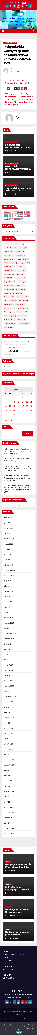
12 (31, 402)
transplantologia (24, 323)
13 (6, 406)
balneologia (12, 344)
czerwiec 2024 (9, 654)
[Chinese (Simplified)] (5, 212)
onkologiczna (22, 297)
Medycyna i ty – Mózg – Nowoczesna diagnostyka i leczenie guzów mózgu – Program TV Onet (17, 468)
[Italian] (12, 215)
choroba (8, 255)
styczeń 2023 (8, 744)
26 (31, 410)
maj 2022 (7, 786)
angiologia (6, 354)
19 (31, 406)
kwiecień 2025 (9, 602)
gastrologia (9, 266)
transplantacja (10, 323)
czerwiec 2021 (9, 828)
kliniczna (20, 274)
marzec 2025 (8, 607)
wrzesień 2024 (9, 639)
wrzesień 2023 (9, 702)
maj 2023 (7, 723)
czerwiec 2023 (9, 718)
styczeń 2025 (8, 618)
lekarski (22, 282)
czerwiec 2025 (9, 591)
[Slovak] (15, 218)
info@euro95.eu (8, 978)
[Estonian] (22, 212)
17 (23, 406)
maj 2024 (7, 660)
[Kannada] (18, 215)
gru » (10, 420)
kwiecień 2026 (9, 539)
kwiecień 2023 (9, 728)
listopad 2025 (8, 565)
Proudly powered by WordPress (12, 1011)
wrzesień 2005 (9, 833)
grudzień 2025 (9, 560)
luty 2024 (7, 675)
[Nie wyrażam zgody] (35, 1029)
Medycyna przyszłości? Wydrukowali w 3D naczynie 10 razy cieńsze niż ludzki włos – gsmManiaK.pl (18, 451)
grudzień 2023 (9, 686)
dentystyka (25, 344)
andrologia (12, 341)
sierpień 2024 (8, 644)
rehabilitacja (22, 312)
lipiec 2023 (7, 712)
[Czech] (8, 212)
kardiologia (9, 274)
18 (27, 406)
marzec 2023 (8, 733)
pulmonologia (23, 308)
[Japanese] (15, 215)
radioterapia (9, 312)
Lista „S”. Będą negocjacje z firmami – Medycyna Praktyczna (18, 889)
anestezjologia (10, 248)
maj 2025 (7, 596)
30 (18, 414)
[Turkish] (18, 218)
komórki (8, 278)
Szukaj (6, 427)
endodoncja (6, 344)
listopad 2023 (8, 691)
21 (10, 410)
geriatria (21, 266)
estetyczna (24, 263)
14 (10, 406)
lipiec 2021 (7, 823)
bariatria (5, 351)
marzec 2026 (8, 544)
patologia (23, 300)
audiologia (22, 341)
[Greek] (5, 215)
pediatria (9, 304)
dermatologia (10, 259)
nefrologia (9, 289)
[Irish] (8, 215)
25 (27, 410)
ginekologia (9, 270)
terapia (22, 319)
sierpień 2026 (8, 517)
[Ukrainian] (22, 218)
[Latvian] (22, 215)
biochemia (24, 347)
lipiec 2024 (7, 649)
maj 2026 (7, 533)
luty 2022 (7, 802)
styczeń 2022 (8, 807)
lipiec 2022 (7, 775)
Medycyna (8, 861)
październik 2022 (10, 760)
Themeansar (18, 1014)
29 (14, 414)
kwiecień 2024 (9, 665)
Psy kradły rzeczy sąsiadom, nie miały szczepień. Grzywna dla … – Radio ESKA (26, 98)
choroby (20, 255)
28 (10, 414)
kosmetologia (20, 278)
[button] (30, 31)
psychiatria (9, 308)
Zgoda (19, 1032)
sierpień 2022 (8, 770)
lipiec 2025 (7, 586)
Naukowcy (8, 1019)
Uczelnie (14, 1019)
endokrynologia (10, 263)
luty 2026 (7, 549)
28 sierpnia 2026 (13, 870)
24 (23, 410)
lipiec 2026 (7, 523)
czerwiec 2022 (9, 781)
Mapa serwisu (8, 969)
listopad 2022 (8, 754)
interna (22, 270)
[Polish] (5, 218)
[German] (28, 212)
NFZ (7, 293)
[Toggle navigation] (17, 31)
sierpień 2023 (8, 707)
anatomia (20, 244)
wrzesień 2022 (9, 765)
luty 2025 (7, 612)
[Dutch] (15, 212)
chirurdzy (8, 251)
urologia (8, 327)
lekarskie (9, 285)
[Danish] (12, 212)
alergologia (8, 244)
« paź (5, 420)
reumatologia (10, 316)
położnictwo (20, 304)
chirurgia (19, 251)
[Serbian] (12, 218)
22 (14, 410)
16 (18, 406)
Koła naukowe (28, 1019)
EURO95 (18, 14)
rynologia (22, 316)
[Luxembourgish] (25, 215)
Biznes (21, 1019)
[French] (25, 212)
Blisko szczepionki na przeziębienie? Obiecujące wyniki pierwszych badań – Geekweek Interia (17, 478)
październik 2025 (10, 570)
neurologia (21, 289)
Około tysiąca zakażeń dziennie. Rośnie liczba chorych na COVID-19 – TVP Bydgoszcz (11, 99)
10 (23, 402)
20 (6, 410)
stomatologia (9, 319)
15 (14, 406)
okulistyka (17, 293)
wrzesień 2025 (9, 575)
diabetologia (23, 259)
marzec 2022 (8, 797)
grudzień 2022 (9, 749)
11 (27, 402)
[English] (18, 212)
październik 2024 (10, 633)
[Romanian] (8, 218)
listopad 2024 (8, 628)
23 (18, 410)
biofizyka (29, 347)
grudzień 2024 (9, 623)
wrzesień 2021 (9, 818)
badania (23, 248)
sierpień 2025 (8, 581)
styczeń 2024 (8, 681)
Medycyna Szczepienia (10, 42)
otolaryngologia (10, 300)
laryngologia (9, 282)
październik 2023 (10, 697)
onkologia (9, 297)
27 (6, 414)
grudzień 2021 (9, 812)
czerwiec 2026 (9, 528)
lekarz (20, 285)
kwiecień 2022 (9, 791)
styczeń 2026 (8, 554)
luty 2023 (7, 739)
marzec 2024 (8, 670)
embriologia (6, 347)
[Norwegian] (28, 215)
